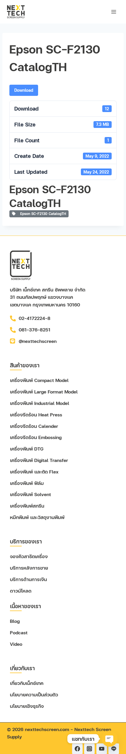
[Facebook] (77, 748)
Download (23, 90)
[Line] (113, 748)
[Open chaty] (110, 739)
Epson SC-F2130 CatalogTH (42, 213)
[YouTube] (101, 748)
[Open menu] (113, 11)
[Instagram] (89, 748)
